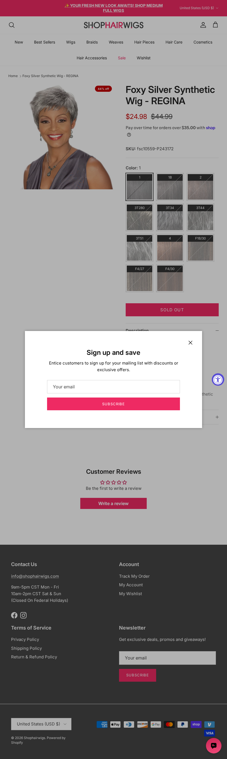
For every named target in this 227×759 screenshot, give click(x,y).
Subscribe (113, 404)
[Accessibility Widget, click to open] (218, 379)
